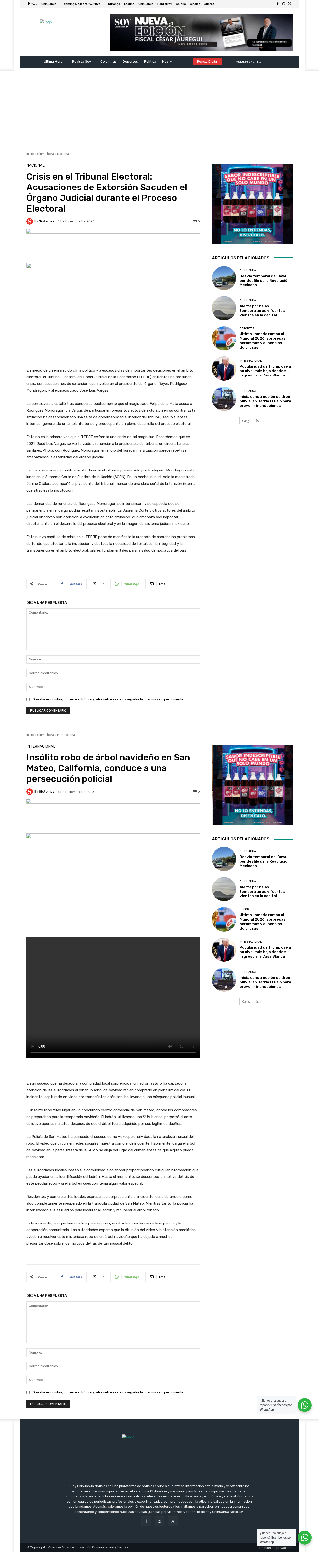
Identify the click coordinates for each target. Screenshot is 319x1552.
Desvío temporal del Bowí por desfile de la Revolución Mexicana (265, 280)
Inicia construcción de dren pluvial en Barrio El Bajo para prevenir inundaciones (265, 401)
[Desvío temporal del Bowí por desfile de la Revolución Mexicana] (224, 278)
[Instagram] (284, 4)
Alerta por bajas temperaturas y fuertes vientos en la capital (262, 310)
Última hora (45, 154)
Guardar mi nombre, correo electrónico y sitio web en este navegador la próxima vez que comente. (108, 699)
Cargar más (250, 421)
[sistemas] (30, 221)
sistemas (46, 221)
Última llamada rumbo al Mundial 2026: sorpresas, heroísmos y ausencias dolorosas (263, 341)
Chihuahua (248, 270)
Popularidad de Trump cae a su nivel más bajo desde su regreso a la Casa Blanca (265, 370)
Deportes (247, 328)
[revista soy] (113, 246)
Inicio (30, 154)
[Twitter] (290, 4)
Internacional (251, 360)
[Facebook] (278, 4)
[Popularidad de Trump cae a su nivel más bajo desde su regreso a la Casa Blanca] (224, 368)
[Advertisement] (159, 108)
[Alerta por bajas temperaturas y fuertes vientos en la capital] (224, 308)
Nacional (63, 154)
